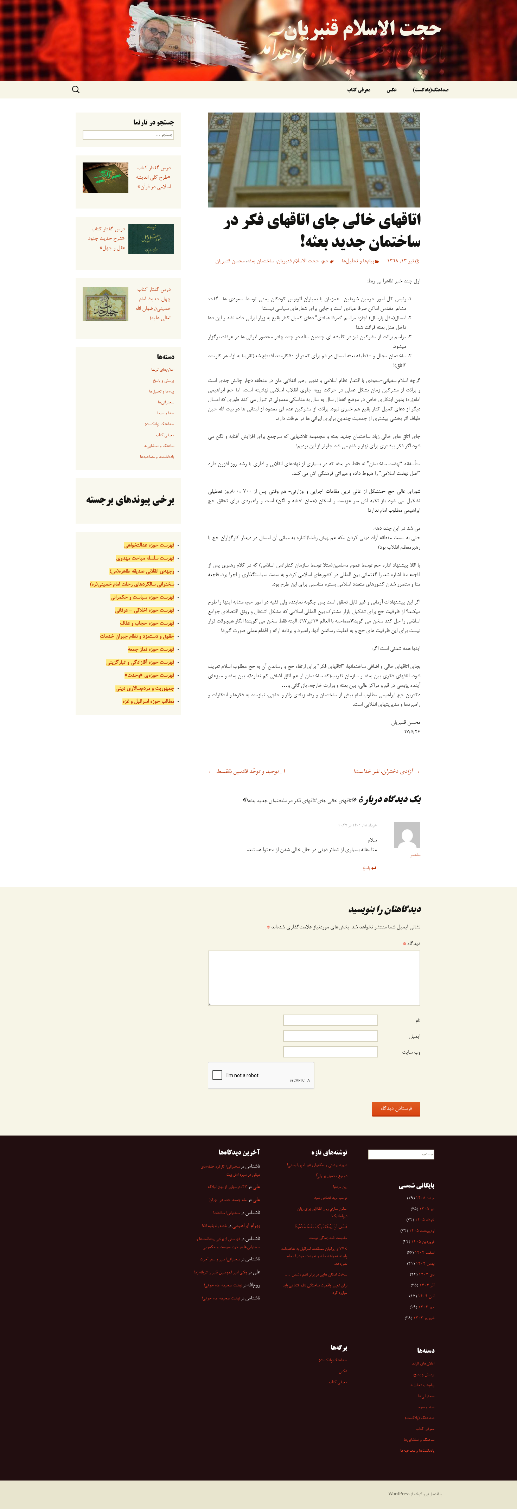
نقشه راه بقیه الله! (214, 1226)
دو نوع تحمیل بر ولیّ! (331, 1176)
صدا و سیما (165, 413)
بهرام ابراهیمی (246, 1226)
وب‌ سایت (411, 1052)
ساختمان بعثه (260, 261)
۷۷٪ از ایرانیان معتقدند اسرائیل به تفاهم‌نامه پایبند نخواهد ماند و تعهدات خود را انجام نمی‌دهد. (314, 1256)
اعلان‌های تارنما (162, 369)
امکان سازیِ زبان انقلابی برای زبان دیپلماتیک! (322, 1213)
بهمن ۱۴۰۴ (425, 1263)
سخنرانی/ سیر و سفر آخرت (220, 1259)
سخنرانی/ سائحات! (226, 1213)
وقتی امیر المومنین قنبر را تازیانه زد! (220, 1272)
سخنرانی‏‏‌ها (166, 402)
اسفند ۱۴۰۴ (424, 1253)
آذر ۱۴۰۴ (426, 1285)
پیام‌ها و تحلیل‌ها (358, 261)
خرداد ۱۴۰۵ (424, 1220)
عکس (391, 90)
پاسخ (366, 868)
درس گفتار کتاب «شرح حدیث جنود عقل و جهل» (106, 238)
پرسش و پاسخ (163, 380)
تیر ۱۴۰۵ (426, 1209)
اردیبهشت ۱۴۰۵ (421, 1231)
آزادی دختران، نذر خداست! (386, 771)
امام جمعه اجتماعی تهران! (228, 1200)
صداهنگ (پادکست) (159, 424)
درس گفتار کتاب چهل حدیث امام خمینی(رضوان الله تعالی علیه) (152, 304)
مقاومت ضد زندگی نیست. (327, 1238)
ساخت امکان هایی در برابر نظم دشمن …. (316, 1274)
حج (325, 261)
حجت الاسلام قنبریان (298, 261)
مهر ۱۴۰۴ (426, 1307)
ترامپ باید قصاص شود (330, 1198)
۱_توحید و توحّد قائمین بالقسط (246, 771)
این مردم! (340, 1187)
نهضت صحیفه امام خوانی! (223, 1285)
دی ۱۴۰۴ (426, 1274)
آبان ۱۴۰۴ (426, 1296)
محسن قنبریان (229, 261)
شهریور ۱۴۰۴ (423, 1318)
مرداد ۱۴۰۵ (425, 1198)
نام (417, 1021)
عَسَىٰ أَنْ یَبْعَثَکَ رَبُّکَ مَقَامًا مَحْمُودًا (321, 1227)
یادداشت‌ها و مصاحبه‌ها (157, 457)
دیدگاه (411, 944)
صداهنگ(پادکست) (430, 90)
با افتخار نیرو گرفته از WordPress (414, 1494)
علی (256, 1187)
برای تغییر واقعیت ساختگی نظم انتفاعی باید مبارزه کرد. (314, 1289)
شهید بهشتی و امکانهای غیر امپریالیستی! (317, 1165)
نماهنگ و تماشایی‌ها (158, 446)
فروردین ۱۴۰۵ (422, 1242)
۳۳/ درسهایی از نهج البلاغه (227, 1187)
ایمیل (414, 1037)
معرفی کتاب (358, 90)
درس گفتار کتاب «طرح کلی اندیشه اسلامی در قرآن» (153, 177)
